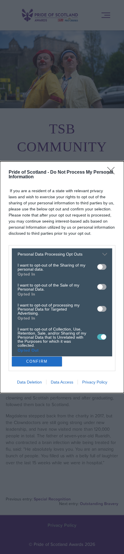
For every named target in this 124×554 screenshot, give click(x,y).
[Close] (112, 172)
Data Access (62, 382)
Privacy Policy (94, 382)
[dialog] (62, 277)
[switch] (101, 267)
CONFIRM (37, 361)
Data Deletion (29, 382)
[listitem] (62, 254)
